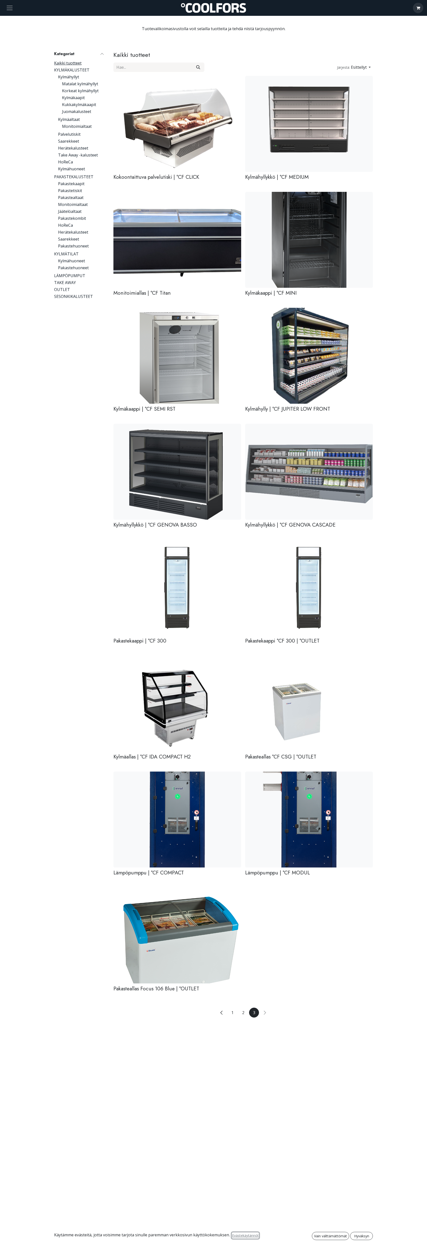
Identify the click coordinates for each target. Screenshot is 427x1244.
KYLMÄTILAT (66, 254)
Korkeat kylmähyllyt (80, 90)
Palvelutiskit (69, 134)
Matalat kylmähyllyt (80, 84)
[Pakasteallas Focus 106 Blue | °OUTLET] (177, 935)
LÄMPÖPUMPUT (69, 275)
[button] (354, 67)
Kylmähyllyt (68, 77)
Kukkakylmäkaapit (79, 104)
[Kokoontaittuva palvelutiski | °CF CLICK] (177, 124)
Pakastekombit (72, 218)
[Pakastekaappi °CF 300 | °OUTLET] (309, 588)
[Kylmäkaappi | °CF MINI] (309, 240)
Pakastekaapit (71, 183)
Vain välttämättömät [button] (330, 1236)
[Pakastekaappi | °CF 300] (177, 588)
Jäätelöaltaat (70, 211)
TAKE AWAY (65, 282)
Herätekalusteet (73, 148)
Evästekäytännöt (245, 1235)
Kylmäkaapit (73, 97)
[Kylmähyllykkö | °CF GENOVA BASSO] (177, 472)
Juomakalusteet (76, 111)
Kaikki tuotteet (68, 63)
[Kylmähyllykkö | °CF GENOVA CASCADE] (309, 472)
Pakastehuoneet (73, 246)
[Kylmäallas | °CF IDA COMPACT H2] (177, 704)
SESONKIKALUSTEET (73, 296)
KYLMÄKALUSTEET (71, 70)
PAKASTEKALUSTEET (73, 176)
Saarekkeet (68, 141)
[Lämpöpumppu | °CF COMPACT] (177, 819)
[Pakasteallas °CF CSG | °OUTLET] (309, 704)
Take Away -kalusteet (78, 155)
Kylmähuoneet (71, 169)
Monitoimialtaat (77, 126)
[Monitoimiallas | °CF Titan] (177, 240)
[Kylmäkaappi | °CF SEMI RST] (177, 356)
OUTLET (62, 289)
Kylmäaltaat (69, 119)
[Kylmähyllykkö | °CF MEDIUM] (309, 124)
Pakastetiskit (70, 190)
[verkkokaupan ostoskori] (418, 8)
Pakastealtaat (71, 197)
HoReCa (65, 162)
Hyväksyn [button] (361, 1236)
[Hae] (198, 67)
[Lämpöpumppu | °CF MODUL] (309, 819)
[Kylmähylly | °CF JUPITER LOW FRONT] (309, 356)
